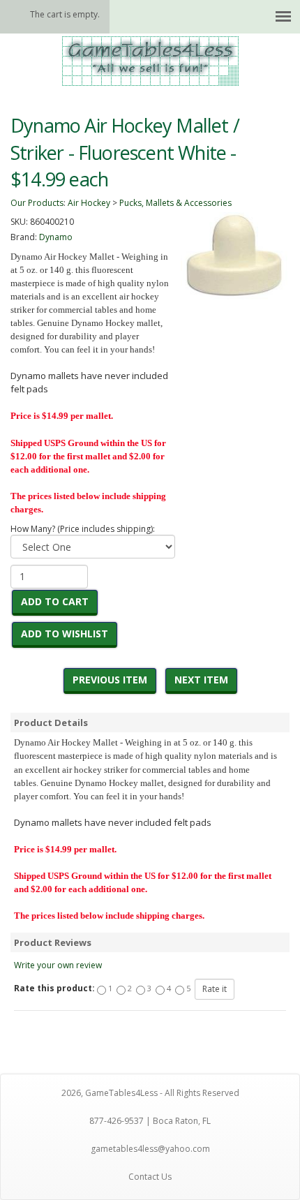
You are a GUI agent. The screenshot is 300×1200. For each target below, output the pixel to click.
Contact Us (150, 1177)
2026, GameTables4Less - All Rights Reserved (150, 1093)
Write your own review (58, 965)
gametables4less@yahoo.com (150, 1149)
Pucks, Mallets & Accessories (175, 203)
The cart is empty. (65, 14)
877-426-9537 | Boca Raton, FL (150, 1121)
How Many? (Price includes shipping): (82, 529)
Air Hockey (89, 203)
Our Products (36, 203)
